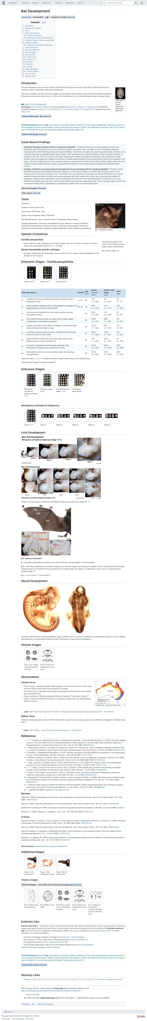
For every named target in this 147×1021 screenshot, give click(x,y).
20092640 (89, 775)
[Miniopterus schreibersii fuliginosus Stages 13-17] (31, 380)
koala (38, 127)
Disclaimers (29, 1019)
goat (94, 125)
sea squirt (105, 127)
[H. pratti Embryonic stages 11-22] (63, 380)
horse (23, 127)
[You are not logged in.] (142, 3)
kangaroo (30, 127)
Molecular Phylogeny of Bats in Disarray (44, 947)
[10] (26, 722)
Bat (33, 1004)
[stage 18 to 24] (63, 273)
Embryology (26, 17)
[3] (108, 168)
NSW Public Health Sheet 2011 (40, 712)
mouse (57, 127)
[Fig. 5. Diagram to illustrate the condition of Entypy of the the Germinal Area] (95, 895)
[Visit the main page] (4, 3)
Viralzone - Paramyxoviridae (64, 712)
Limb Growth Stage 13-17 (73, 109)
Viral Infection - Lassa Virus (39, 730)
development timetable (53, 130)
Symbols (109, 979)
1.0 (29, 740)
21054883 (99, 770)
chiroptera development (58, 846)
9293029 (120, 808)
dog (66, 125)
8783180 (63, 840)
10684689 (97, 787)
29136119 (98, 760)
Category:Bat (41, 104)
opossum (64, 127)
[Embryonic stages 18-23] (47, 380)
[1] (122, 110)
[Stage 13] (47, 416)
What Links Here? (33, 995)
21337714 (85, 755)
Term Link (118, 979)
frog (89, 125)
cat (50, 125)
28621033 (117, 750)
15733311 (62, 833)
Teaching (24, 3)
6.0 (29, 767)
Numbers (101, 979)
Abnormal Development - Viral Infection (99, 712)
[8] (71, 695)
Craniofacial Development (41, 107)
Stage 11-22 (25, 112)
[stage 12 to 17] (47, 273)
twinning (27, 166)
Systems (58, 3)
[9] (87, 695)
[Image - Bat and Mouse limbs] (63, 862)
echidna (80, 125)
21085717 (99, 765)
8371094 (86, 812)
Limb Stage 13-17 (55, 109)
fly (85, 125)
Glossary (27, 979)
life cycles (39, 130)
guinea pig (112, 125)
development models (72, 130)
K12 (82, 130)
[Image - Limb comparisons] (31, 863)
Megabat (24, 947)
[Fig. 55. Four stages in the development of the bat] (31, 655)
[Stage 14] (63, 416)
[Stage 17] (111, 416)
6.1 (31, 767)
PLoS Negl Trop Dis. (61, 790)
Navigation (13, 3)
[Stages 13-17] (31, 416)
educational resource (99, 931)
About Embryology (18, 1019)
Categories (26, 1004)
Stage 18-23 (92, 107)
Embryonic (46, 3)
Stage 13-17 (43, 109)
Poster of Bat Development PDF (56, 942)
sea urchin (114, 127)
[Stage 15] (79, 416)
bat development (41, 846)
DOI (92, 745)
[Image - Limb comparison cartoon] (47, 863)
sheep (121, 127)
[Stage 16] (95, 416)
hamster (121, 125)
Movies (35, 3)
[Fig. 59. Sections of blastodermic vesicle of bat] (47, 656)
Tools (9, 1012)
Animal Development (45, 1004)
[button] (71, 17)
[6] (42, 558)
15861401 (86, 745)
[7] (89, 501)
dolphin (72, 125)
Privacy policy (6, 1019)
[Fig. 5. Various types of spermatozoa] (31, 896)
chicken (56, 125)
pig (70, 127)
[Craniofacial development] (79, 380)
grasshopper (102, 125)
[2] (75, 146)
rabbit (83, 127)
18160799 (112, 804)
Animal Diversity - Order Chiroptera (70, 937)
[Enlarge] (124, 100)
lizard (43, 127)
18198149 (29, 782)
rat (88, 127)
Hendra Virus (30, 104)
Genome (79, 712)
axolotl (41, 125)
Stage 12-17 (82, 107)
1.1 (31, 740)
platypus (76, 127)
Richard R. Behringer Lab (78, 940)
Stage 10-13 (71, 107)
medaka (50, 127)
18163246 (30, 800)
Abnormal (69, 3)
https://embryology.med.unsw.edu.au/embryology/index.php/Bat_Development (50, 991)
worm (23, 130)
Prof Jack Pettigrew (85, 945)
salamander (95, 127)
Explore (80, 3)
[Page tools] (101, 3)
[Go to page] (136, 3)
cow (62, 125)
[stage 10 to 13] (31, 273)
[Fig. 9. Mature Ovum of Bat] (47, 896)
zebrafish (30, 130)
